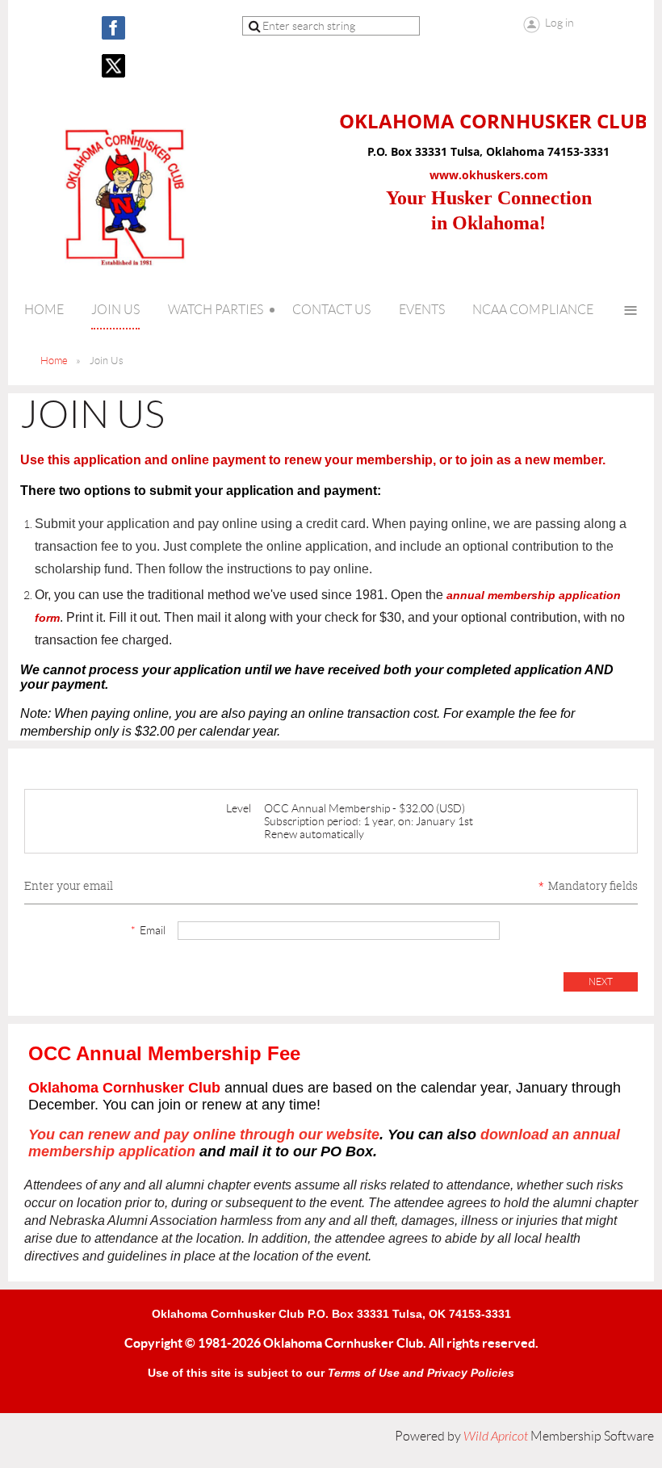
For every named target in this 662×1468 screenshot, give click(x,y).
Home (54, 360)
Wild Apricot (495, 1436)
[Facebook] (113, 28)
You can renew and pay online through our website (203, 1134)
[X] (113, 66)
